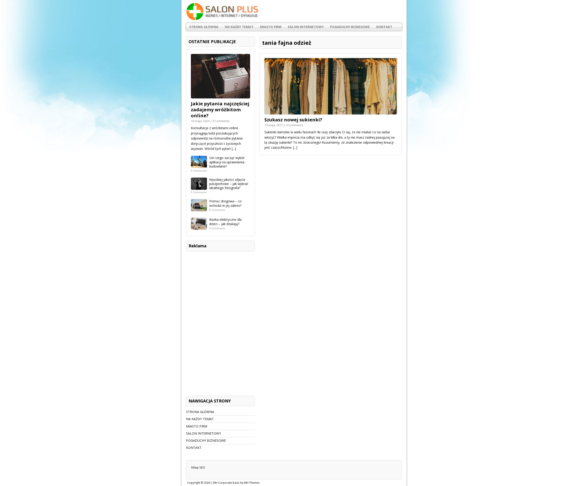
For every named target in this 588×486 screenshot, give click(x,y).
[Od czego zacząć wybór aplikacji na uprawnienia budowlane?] (199, 165)
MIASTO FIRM (270, 27)
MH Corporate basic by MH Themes (236, 483)
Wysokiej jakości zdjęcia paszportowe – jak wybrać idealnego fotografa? (228, 183)
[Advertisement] (220, 322)
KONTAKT (384, 27)
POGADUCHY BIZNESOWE (350, 27)
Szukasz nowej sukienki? (293, 120)
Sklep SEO (198, 467)
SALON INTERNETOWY (306, 27)
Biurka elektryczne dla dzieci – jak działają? (225, 221)
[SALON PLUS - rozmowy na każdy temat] (294, 11)
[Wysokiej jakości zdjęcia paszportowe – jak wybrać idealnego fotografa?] (199, 187)
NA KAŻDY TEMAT (239, 27)
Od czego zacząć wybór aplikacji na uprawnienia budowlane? (227, 162)
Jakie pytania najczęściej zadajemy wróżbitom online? (220, 110)
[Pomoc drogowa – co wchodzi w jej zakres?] (199, 209)
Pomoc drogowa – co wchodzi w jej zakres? (225, 203)
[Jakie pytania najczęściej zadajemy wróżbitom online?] (220, 96)
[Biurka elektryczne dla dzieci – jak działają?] (199, 227)
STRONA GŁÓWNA (203, 27)
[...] (295, 147)
